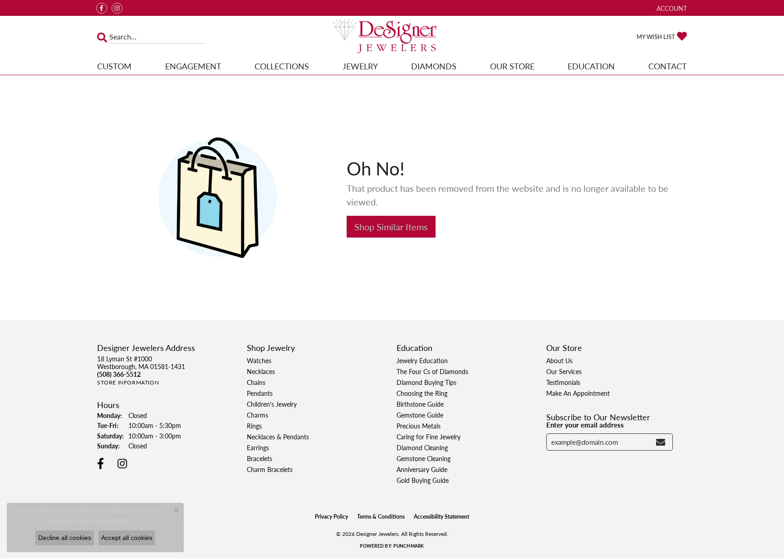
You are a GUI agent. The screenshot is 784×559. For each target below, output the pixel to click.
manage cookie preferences (88, 520)
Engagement (193, 66)
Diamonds (433, 66)
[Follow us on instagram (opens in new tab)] (117, 8)
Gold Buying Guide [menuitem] (423, 480)
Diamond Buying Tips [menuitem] (426, 382)
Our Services (564, 371)
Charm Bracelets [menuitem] (270, 469)
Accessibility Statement (441, 516)
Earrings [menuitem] (258, 447)
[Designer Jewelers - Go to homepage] (392, 37)
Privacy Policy (331, 516)
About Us (559, 360)
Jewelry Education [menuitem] (422, 360)
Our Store (512, 66)
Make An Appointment (578, 393)
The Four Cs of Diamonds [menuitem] (432, 371)
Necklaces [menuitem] (261, 371)
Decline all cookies (64, 537)
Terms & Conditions (381, 516)
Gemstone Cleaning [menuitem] (424, 458)
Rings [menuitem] (254, 425)
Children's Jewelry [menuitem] (272, 403)
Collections (282, 66)
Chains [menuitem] (256, 382)
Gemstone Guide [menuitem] (420, 414)
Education (591, 66)
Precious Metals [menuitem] (419, 425)
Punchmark (408, 546)
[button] (671, 8)
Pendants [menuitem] (260, 393)
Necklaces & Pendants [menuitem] (278, 436)
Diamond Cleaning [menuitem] (422, 447)
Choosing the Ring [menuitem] (422, 393)
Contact (667, 66)
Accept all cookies (126, 537)
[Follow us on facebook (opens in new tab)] (101, 8)
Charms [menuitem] (257, 414)
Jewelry (360, 66)
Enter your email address (585, 425)
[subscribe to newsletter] (660, 442)
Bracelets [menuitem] (259, 458)
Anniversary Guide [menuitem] (422, 469)
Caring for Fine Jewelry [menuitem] (429, 436)
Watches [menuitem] (259, 360)
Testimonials (563, 382)
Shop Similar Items (391, 226)
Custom (114, 66)
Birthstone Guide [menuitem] (420, 403)
